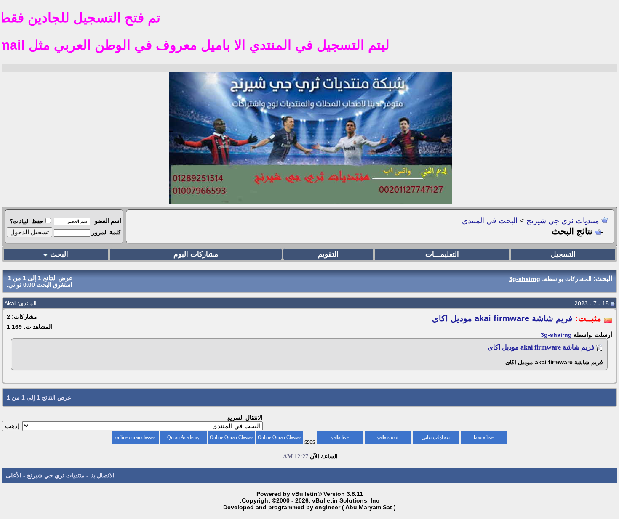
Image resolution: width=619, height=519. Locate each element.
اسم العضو (108, 220)
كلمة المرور (106, 232)
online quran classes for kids (135, 439)
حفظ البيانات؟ (27, 221)
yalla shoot (387, 437)
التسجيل (563, 254)
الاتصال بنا (102, 475)
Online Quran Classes (231, 437)
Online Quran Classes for (279, 439)
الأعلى (13, 475)
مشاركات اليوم (195, 254)
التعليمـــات (442, 254)
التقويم (328, 254)
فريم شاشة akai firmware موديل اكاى (541, 347)
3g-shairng (556, 334)
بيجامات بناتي (436, 437)
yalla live (340, 437)
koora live (484, 437)
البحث (59, 254)
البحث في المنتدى (490, 221)
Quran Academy (183, 437)
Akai (10, 303)
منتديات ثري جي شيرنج (562, 221)
